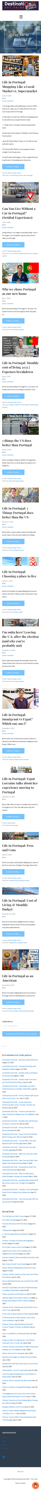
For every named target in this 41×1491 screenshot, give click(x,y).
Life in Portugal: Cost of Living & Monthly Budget (19, 904)
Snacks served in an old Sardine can (14, 1294)
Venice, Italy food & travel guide (13, 1353)
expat (11, 759)
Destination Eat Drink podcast (17, 1055)
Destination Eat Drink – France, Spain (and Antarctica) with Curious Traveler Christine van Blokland (18, 1105)
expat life (12, 880)
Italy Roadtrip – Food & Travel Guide (15, 1370)
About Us (20, 1471)
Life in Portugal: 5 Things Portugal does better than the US (17, 512)
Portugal (14, 173)
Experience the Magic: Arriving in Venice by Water (19, 1357)
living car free (28, 253)
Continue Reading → (13, 166)
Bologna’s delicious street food (13, 1407)
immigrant (16, 759)
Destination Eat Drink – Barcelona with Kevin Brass (20, 1060)
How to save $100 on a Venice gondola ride (17, 1333)
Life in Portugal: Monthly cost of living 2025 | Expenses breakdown (20, 367)
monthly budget (33, 405)
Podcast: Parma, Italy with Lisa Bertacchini (17, 1380)
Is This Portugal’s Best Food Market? (15, 1234)
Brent (4, 98)
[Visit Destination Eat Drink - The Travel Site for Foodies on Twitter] (3, 1458)
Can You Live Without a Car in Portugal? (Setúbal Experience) (19, 213)
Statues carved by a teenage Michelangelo (16, 1387)
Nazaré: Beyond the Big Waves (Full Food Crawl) (19, 1268)
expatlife (16, 405)
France (4, 1444)
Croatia (4, 1448)
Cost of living (13, 175)
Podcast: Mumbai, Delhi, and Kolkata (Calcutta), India (20, 1257)
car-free (12, 253)
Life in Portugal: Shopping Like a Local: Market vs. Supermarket (19, 86)
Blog (9, 173)
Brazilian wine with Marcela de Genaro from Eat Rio (20, 1364)
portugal (35, 253)
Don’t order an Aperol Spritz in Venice (15, 1314)
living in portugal (23, 1011)
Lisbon (25, 942)
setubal (4, 256)
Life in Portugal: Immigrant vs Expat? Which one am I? (17, 719)
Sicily (4, 1441)
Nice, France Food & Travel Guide (13, 1264)
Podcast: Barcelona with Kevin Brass (15, 1224)
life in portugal (28, 175)
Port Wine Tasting (8, 1220)
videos (19, 173)
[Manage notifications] (36, 1486)
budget (12, 405)
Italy (3, 1437)
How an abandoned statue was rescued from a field (20, 1281)
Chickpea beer (7, 1230)
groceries (21, 175)
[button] (21, 17)
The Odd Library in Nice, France (13, 1216)
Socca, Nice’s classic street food (13, 1247)
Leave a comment (7, 101)
